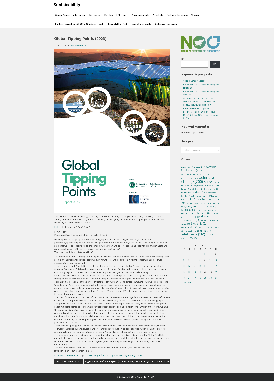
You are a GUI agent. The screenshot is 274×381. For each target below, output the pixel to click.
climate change (92, 355)
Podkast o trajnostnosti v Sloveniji (183, 15)
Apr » (190, 282)
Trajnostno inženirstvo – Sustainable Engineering (154, 24)
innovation (203, 206)
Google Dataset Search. (194, 80)
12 (189, 265)
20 (194, 271)
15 (205, 265)
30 (210, 277)
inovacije (213, 206)
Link (56, 227)
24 (216, 271)
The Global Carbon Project (68, 361)
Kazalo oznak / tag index (116, 15)
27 (194, 277)
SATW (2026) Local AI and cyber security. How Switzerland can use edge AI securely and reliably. (199, 101)
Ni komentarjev (78, 45)
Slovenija (199, 223)
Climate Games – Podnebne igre (70, 15)
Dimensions (94, 15)
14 (200, 265)
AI (183, 167)
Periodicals (158, 15)
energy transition (199, 186)
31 (216, 277)
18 (184, 271)
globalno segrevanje (200, 196)
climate (197, 178)
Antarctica (201, 167)
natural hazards (189, 213)
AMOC (191, 167)
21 (200, 271)
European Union (188, 189)
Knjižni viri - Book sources (66, 355)
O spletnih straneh (140, 15)
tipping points (135, 355)
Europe (213, 185)
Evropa (199, 189)
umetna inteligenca (196, 232)
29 (205, 277)
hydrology (190, 206)
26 (189, 277)
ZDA (193, 238)
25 (184, 277)
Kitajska (188, 210)
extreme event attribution (193, 192)
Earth (208, 182)
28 (200, 277)
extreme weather (212, 192)
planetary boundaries (189, 217)
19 (189, 271)
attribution (205, 174)
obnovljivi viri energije (208, 213)
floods (185, 196)
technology (204, 227)
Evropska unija (211, 189)
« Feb (183, 282)
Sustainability (67, 4)
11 (184, 265)
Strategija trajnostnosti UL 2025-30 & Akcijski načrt (79, 24)
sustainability (189, 226)
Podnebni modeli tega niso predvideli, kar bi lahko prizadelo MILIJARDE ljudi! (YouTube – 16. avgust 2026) (201, 113)
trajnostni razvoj (192, 231)
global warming (119, 355)
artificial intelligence (199, 168)
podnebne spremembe (195, 218)
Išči (182, 59)
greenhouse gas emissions (197, 203)
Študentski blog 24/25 (117, 24)
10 (216, 259)
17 (216, 265)
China (188, 178)
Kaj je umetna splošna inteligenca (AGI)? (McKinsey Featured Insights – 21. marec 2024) (127, 361)
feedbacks (106, 355)
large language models (207, 210)
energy (188, 186)
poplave (205, 220)
